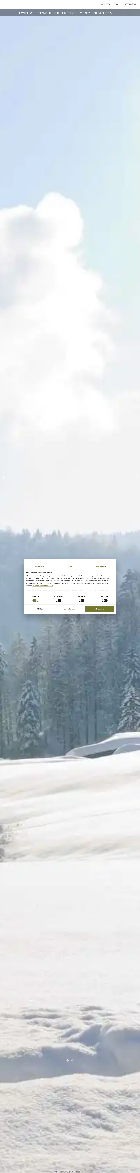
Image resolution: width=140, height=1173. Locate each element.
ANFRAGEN (130, 4)
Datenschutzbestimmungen (42, 585)
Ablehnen (40, 609)
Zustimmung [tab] (39, 566)
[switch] (58, 600)
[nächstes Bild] (136, 477)
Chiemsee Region (103, 13)
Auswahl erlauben (70, 609)
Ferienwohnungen (47, 13)
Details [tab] (70, 566)
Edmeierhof (26, 13)
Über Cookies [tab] (101, 566)
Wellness (85, 13)
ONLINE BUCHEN (109, 4)
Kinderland (69, 13)
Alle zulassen (99, 609)
